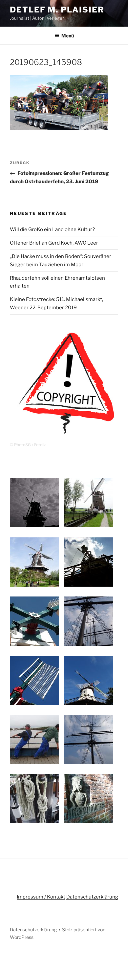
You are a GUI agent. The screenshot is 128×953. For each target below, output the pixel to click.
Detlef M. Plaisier (57, 9)
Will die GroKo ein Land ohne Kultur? (52, 229)
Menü (67, 35)
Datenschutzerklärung (92, 897)
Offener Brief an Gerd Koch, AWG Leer (54, 243)
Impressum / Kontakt (41, 897)
